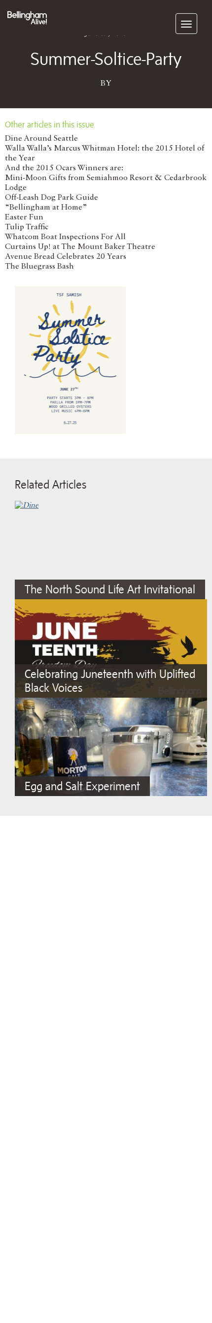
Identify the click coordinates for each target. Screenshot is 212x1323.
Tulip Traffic (26, 227)
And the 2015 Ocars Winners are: (64, 168)
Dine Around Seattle (41, 139)
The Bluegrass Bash (39, 267)
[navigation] (186, 23)
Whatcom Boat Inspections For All (65, 237)
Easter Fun (24, 217)
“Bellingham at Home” (46, 208)
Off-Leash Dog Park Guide (51, 198)
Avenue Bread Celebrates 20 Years (65, 257)
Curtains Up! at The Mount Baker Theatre (80, 247)
